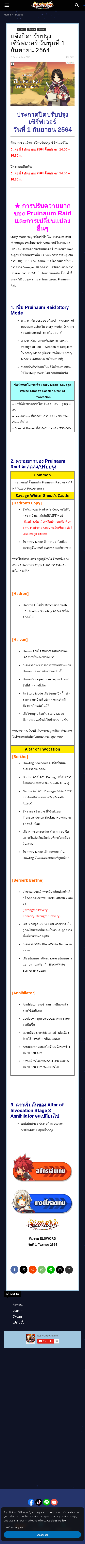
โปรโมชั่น (19, 1322)
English (19, 1527)
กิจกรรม (18, 1304)
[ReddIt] (33, 1270)
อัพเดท (41, 29)
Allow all (42, 1535)
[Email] (60, 1270)
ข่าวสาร (19, 14)
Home (7, 14)
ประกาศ (31, 29)
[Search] (78, 5)
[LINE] (51, 1270)
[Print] (69, 1270)
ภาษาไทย (8, 1527)
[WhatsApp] (42, 1270)
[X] (23, 1270)
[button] (6, 5)
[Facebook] (14, 1270)
